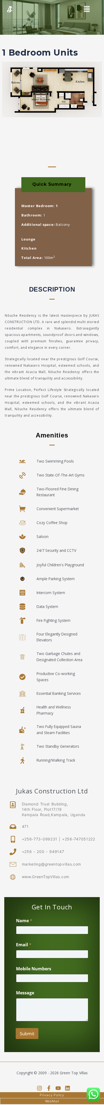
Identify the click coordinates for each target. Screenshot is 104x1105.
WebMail (52, 1101)
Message (25, 992)
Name (24, 920)
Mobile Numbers (33, 968)
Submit (27, 1033)
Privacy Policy (52, 1095)
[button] (87, 9)
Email (23, 944)
